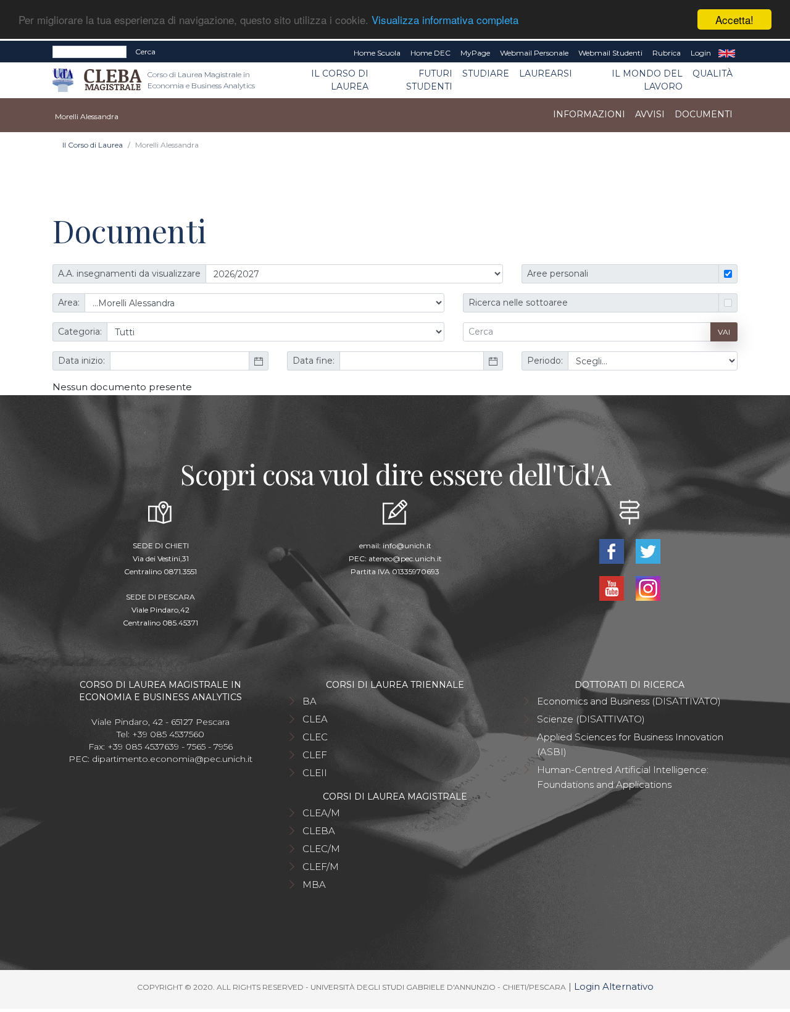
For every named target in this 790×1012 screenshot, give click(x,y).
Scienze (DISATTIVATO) (591, 719)
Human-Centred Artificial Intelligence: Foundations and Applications (623, 777)
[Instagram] (647, 587)
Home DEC (430, 52)
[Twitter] (647, 550)
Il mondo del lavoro (647, 80)
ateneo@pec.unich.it (405, 558)
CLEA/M (321, 813)
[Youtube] (612, 587)
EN (727, 53)
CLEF (314, 755)
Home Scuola (377, 52)
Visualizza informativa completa (445, 20)
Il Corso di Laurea (339, 80)
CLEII (314, 773)
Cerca (145, 51)
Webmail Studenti (610, 52)
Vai (724, 332)
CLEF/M (320, 866)
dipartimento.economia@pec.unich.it (172, 758)
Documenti (704, 114)
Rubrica (666, 52)
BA (309, 701)
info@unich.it (407, 545)
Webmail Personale (534, 52)
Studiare (485, 73)
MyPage (475, 52)
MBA (314, 884)
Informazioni (589, 114)
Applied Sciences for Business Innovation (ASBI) (630, 744)
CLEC (315, 737)
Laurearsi (545, 73)
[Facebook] (612, 550)
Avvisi (650, 114)
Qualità (712, 73)
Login (701, 52)
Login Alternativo (614, 986)
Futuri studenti (429, 80)
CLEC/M (321, 849)
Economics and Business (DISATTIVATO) (629, 701)
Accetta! (734, 19)
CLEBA (318, 831)
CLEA (315, 719)
